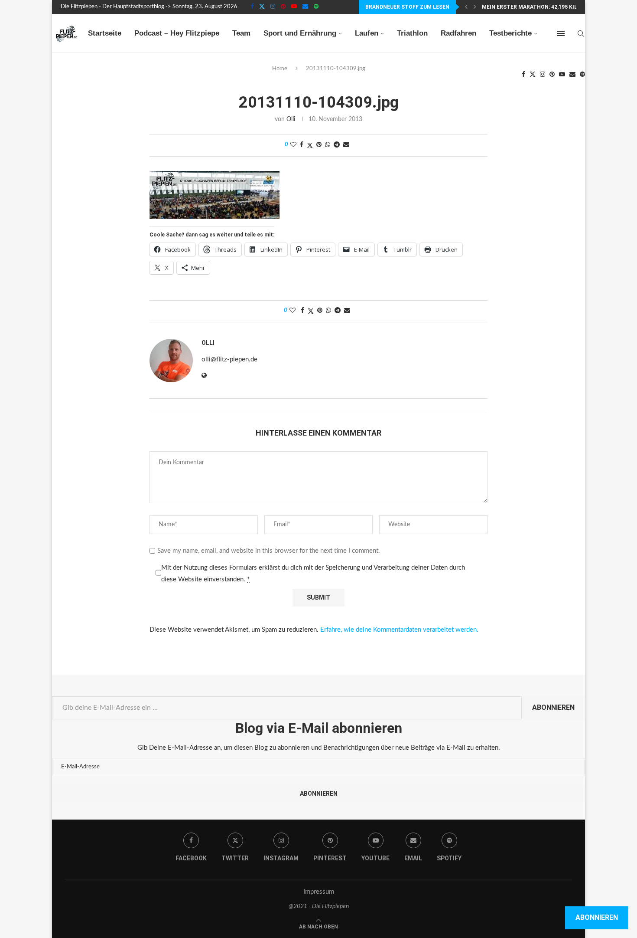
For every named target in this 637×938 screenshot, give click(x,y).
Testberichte (510, 33)
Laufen (366, 33)
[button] (466, 7)
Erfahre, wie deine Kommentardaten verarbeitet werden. (399, 629)
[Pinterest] (283, 7)
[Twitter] (262, 7)
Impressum (318, 892)
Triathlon (412, 33)
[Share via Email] (346, 145)
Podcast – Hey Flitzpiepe (176, 33)
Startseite (104, 33)
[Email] (305, 7)
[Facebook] (252, 7)
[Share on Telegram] (337, 145)
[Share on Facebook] (301, 145)
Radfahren (458, 33)
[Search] (580, 33)
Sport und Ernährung (299, 33)
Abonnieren (553, 707)
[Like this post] (293, 145)
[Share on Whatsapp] (327, 145)
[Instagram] (272, 7)
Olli (290, 119)
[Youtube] (294, 7)
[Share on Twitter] (310, 145)
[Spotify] (316, 7)
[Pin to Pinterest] (319, 145)
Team (241, 33)
